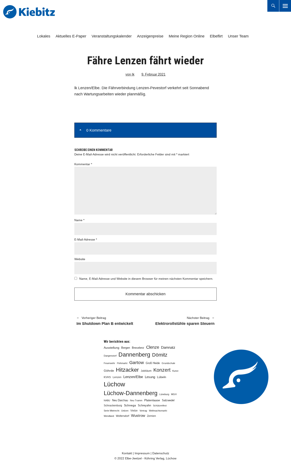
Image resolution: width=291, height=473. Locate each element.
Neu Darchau (120, 400)
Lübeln (161, 377)
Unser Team (238, 36)
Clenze (152, 347)
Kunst (175, 371)
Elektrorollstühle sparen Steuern (182, 321)
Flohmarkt (122, 363)
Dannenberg (134, 354)
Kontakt (127, 453)
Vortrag (143, 410)
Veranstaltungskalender (112, 36)
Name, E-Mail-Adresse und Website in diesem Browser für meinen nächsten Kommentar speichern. (146, 278)
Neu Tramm (136, 400)
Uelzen (124, 410)
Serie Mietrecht (111, 410)
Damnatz (168, 347)
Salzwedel (168, 400)
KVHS (107, 377)
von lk (129, 74)
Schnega (130, 405)
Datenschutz (160, 453)
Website (79, 259)
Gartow (136, 362)
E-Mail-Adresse (85, 239)
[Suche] (273, 6)
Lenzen (117, 377)
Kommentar (83, 164)
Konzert (161, 370)
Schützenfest (160, 405)
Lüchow (114, 384)
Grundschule (168, 363)
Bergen (125, 347)
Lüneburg (164, 394)
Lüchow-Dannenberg (130, 393)
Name (79, 220)
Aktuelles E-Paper (71, 36)
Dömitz (159, 355)
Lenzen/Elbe (133, 377)
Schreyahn (144, 405)
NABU (107, 400)
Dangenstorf (110, 355)
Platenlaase (152, 400)
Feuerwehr (109, 363)
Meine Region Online (187, 36)
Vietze (134, 410)
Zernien (151, 415)
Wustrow (138, 416)
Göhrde (109, 370)
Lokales (43, 36)
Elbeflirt (216, 36)
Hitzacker (127, 370)
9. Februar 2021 (153, 74)
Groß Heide (153, 363)
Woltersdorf (122, 416)
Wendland (109, 416)
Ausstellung (111, 347)
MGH (174, 394)
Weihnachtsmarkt (158, 410)
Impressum (142, 453)
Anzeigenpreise (150, 36)
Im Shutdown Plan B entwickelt (104, 321)
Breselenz (138, 347)
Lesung (150, 377)
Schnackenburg (113, 405)
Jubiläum (146, 370)
